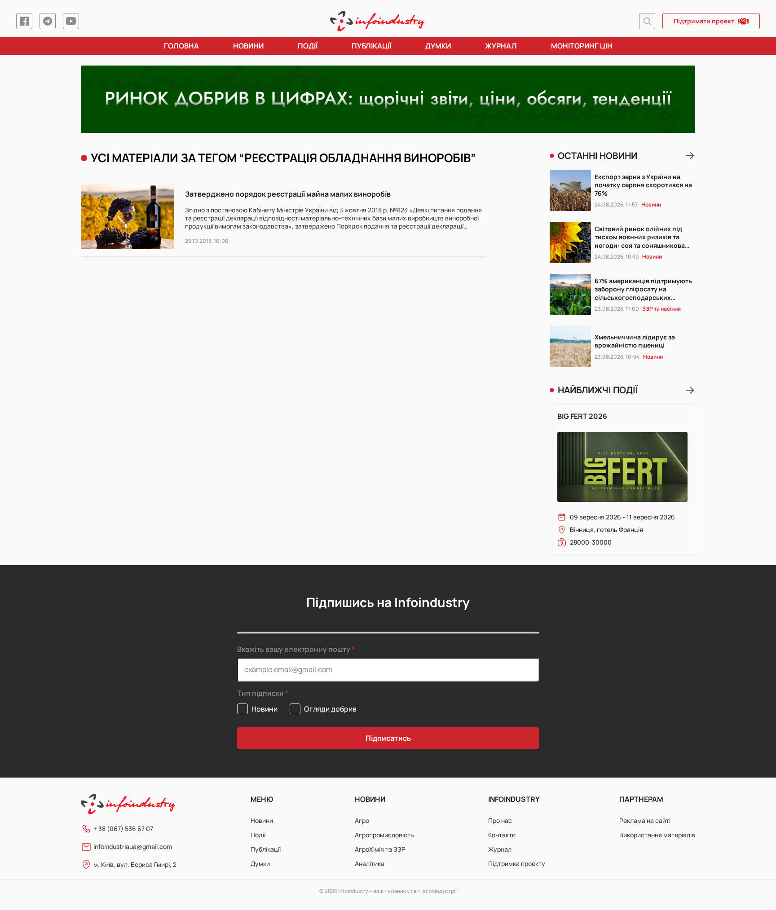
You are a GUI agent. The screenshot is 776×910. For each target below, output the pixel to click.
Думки (438, 46)
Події (307, 46)
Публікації (371, 46)
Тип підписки (260, 693)
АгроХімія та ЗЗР (380, 849)
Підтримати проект (704, 21)
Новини (248, 46)
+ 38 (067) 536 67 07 (123, 828)
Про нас (500, 820)
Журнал (501, 46)
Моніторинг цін (582, 46)
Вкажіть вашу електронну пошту (293, 649)
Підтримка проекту (516, 863)
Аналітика (369, 863)
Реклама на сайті (644, 820)
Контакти (502, 835)
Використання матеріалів (657, 835)
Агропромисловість (384, 835)
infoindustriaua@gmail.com (132, 846)
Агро (362, 820)
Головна (181, 46)
